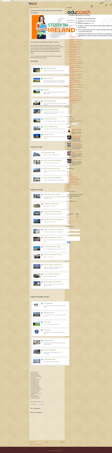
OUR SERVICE (69, 173)
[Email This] (39, 404)
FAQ (68, 188)
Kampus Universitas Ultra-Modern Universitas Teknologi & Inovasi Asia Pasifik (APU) (77, 144)
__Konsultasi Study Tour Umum (72, 176)
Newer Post (32, 442)
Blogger (61, 450)
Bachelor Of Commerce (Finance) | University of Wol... (75, 57)
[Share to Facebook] (42, 404)
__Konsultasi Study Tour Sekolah (72, 178)
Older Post (62, 442)
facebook (68, 203)
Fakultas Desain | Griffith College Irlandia (76, 61)
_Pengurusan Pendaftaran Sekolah (73, 182)
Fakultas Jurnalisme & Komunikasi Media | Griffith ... (75, 59)
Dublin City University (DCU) (74, 94)
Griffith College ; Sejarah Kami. (74, 69)
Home (47, 442)
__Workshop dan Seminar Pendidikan (73, 179)
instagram (68, 207)
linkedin (68, 210)
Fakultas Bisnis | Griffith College (74, 65)
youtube (68, 221)
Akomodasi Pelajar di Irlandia (74, 80)
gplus (68, 206)
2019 (69, 110)
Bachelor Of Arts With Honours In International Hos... (74, 37)
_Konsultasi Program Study (71, 181)
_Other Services (70, 175)
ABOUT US (69, 187)
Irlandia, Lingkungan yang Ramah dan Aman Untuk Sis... (75, 78)
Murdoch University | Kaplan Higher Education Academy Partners (76, 130)
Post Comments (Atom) (38, 444)
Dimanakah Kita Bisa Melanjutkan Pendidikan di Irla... (74, 101)
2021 (69, 29)
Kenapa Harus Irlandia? (73, 102)
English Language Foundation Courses (75, 98)
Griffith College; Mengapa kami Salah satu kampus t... (75, 72)
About (77, 217)
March (70, 108)
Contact (77, 215)
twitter (68, 204)
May (70, 104)
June (70, 35)
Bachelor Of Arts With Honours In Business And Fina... (74, 52)
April (70, 106)
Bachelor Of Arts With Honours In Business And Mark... (74, 47)
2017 (69, 113)
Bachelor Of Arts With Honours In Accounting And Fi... (74, 49)
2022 (69, 27)
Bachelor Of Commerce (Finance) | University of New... (75, 54)
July (70, 33)
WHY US (68, 185)
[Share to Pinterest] (43, 404)
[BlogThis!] (40, 404)
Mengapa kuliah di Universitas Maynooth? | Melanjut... (74, 90)
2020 (69, 30)
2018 (69, 111)
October (70, 32)
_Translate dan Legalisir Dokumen (73, 184)
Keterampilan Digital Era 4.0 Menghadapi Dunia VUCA (76, 136)
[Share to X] (41, 404)
